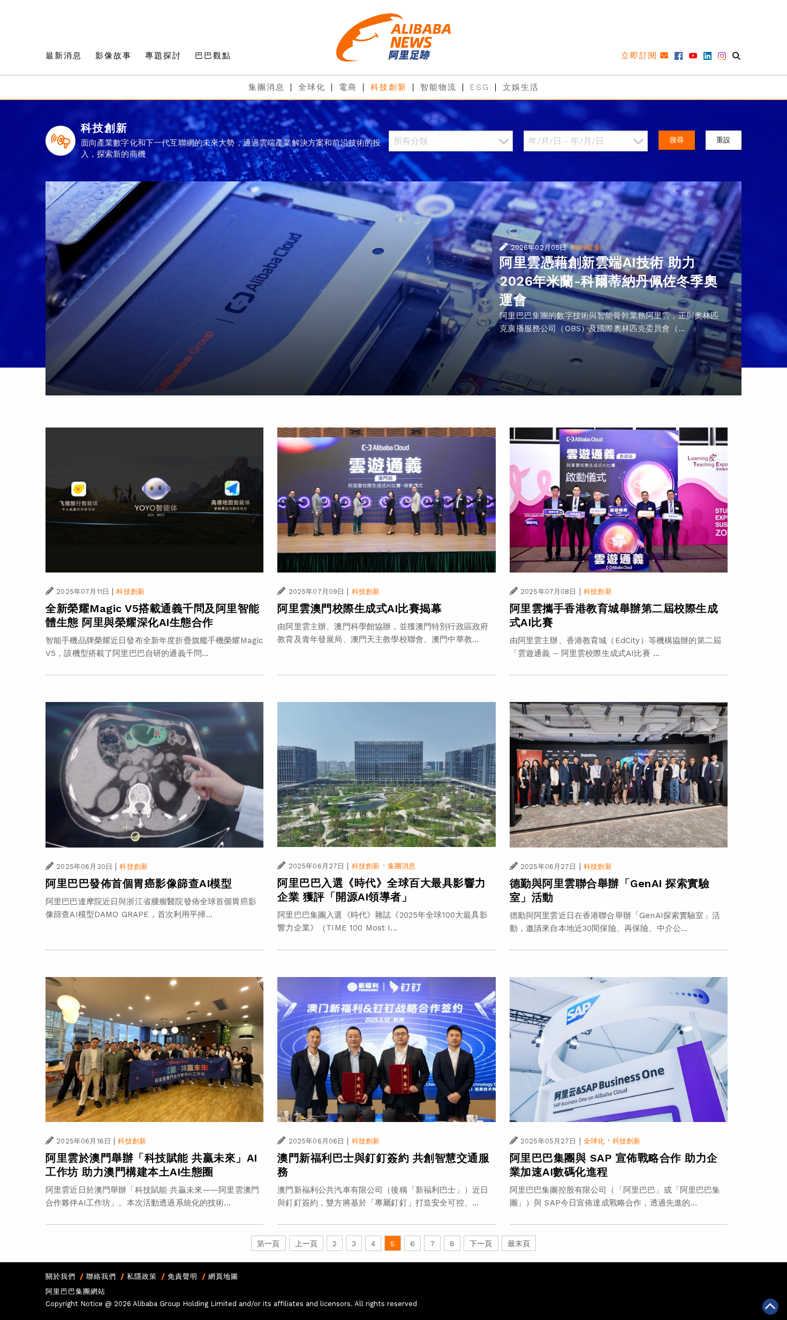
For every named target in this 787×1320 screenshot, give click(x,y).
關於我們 (60, 1276)
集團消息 (266, 87)
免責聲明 (183, 1276)
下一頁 (481, 1243)
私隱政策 (142, 1276)
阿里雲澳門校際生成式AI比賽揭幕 (359, 608)
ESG (479, 87)
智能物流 (438, 87)
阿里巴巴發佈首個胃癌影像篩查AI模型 (139, 883)
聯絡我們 (101, 1276)
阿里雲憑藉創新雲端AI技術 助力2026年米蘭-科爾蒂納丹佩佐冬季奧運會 (608, 281)
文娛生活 (521, 87)
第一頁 (268, 1243)
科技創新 (388, 87)
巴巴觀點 (213, 55)
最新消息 (64, 55)
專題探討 (163, 55)
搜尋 (677, 140)
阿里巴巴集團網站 (75, 1291)
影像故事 (113, 55)
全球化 (312, 87)
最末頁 (519, 1243)
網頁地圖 (223, 1276)
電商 (348, 87)
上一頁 (306, 1243)
